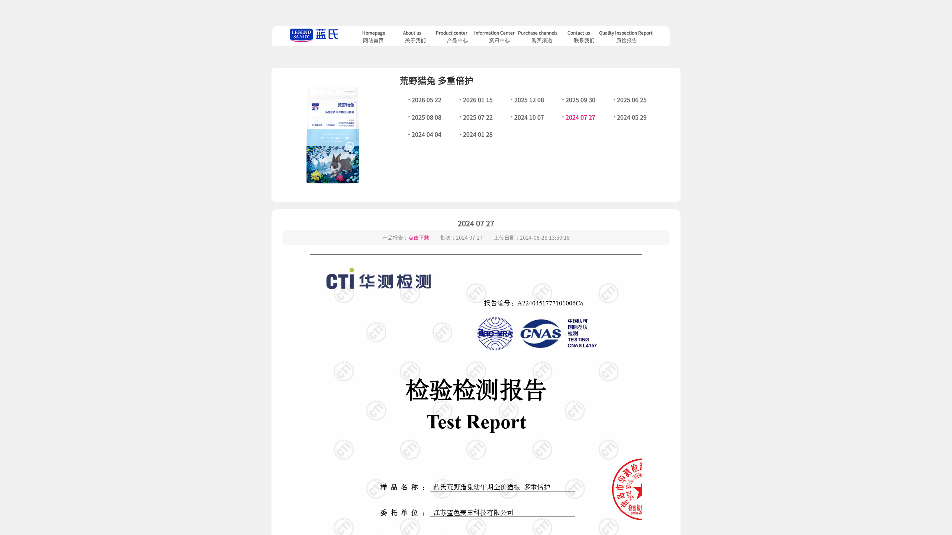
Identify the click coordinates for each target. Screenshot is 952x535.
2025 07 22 (478, 117)
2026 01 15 (478, 99)
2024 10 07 (529, 117)
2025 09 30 (580, 99)
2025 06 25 (632, 99)
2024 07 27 (580, 117)
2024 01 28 (478, 134)
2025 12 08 (529, 99)
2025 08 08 (426, 117)
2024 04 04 (426, 134)
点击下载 (418, 237)
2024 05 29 (632, 117)
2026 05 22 (426, 99)
